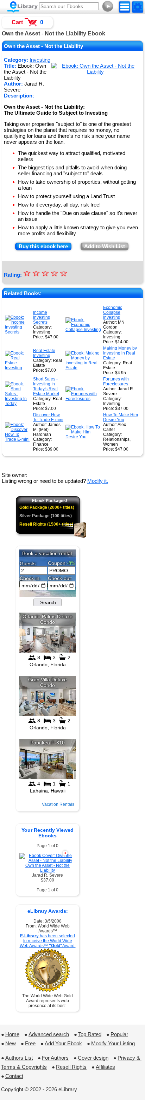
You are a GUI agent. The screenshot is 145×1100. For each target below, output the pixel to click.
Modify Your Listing (113, 1043)
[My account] (137, 7)
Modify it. (97, 481)
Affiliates (105, 1067)
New (10, 1043)
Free (30, 1043)
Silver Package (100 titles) (45, 515)
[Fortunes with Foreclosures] (83, 398)
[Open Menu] (124, 7)
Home (12, 1034)
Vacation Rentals (58, 804)
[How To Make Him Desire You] (83, 436)
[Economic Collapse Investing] (83, 329)
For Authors (55, 1058)
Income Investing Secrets (41, 317)
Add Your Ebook (63, 1043)
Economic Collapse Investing (112, 312)
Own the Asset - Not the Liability (47, 868)
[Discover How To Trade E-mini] (18, 439)
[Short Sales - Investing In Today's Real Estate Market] (18, 403)
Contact (14, 1076)
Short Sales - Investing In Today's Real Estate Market (46, 386)
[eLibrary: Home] (22, 7)
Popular (119, 1034)
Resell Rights (71, 1067)
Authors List (19, 1058)
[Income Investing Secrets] (18, 332)
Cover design (93, 1058)
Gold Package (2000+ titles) (46, 507)
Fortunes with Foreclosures (116, 381)
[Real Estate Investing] (18, 367)
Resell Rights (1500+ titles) (46, 524)
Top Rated (89, 1034)
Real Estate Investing (44, 353)
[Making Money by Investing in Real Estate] (83, 367)
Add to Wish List (104, 246)
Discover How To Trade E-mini (48, 417)
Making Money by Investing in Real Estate (120, 353)
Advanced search (49, 1034)
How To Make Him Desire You (120, 417)
